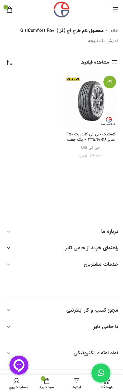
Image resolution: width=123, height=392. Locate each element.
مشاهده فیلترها (94, 62)
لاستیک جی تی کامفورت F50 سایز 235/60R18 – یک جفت (91, 137)
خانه (113, 30)
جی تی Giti (90, 148)
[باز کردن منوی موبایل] (115, 9)
